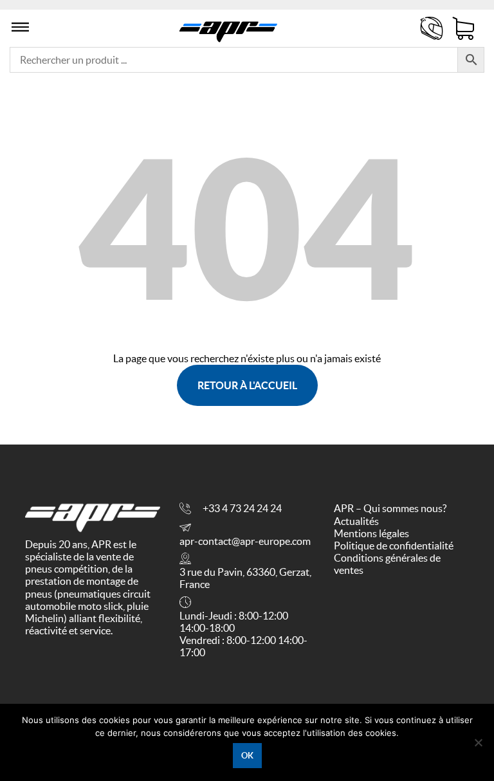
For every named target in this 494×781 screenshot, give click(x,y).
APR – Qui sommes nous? (390, 508)
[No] (477, 742)
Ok (247, 755)
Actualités (356, 521)
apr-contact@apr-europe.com (245, 541)
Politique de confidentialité (393, 545)
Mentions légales (371, 533)
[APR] (228, 28)
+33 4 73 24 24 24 (242, 508)
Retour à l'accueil (247, 385)
